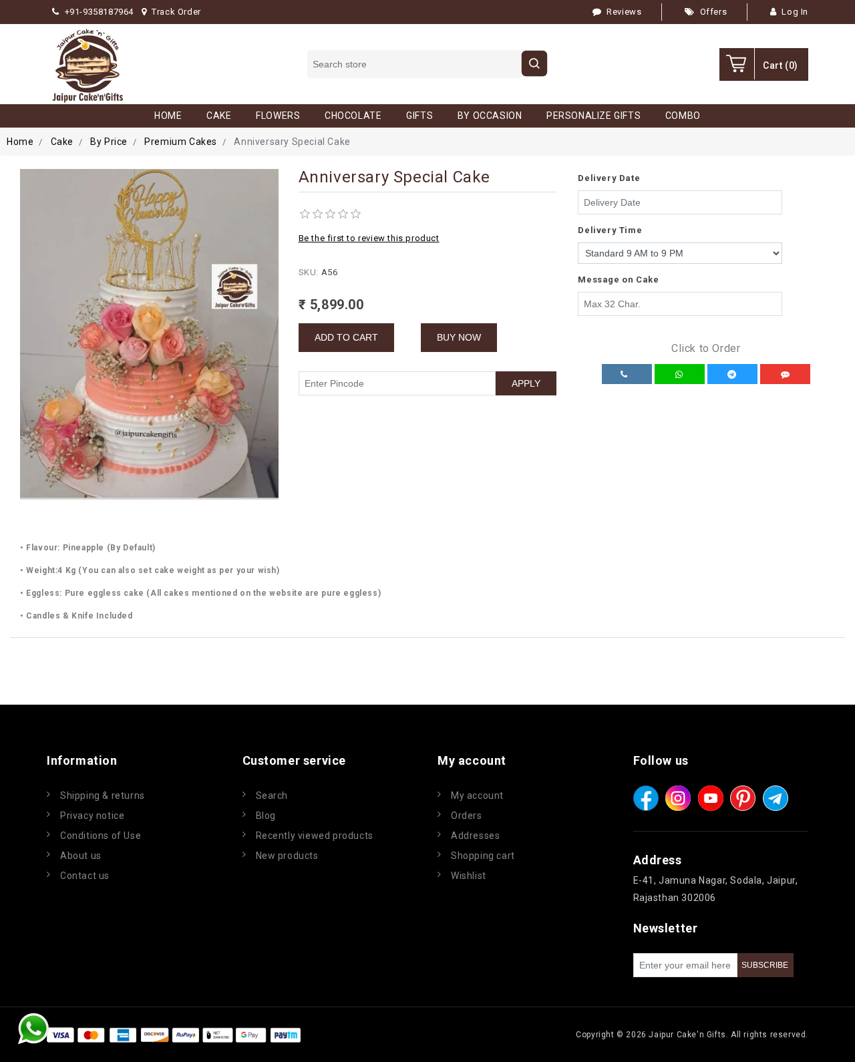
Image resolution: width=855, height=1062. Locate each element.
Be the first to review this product (369, 238)
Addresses (475, 835)
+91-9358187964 (99, 12)
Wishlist (468, 875)
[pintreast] (742, 798)
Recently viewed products (314, 835)
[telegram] (775, 798)
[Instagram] (678, 798)
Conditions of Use (100, 835)
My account (477, 795)
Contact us (85, 875)
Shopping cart (483, 855)
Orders (466, 815)
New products (287, 855)
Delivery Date (609, 178)
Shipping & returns (102, 795)
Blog (266, 815)
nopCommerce (383, 1034)
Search (272, 795)
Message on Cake (618, 280)
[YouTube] (710, 798)
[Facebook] (646, 798)
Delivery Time (610, 230)
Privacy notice (92, 815)
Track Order (176, 12)
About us (81, 855)
